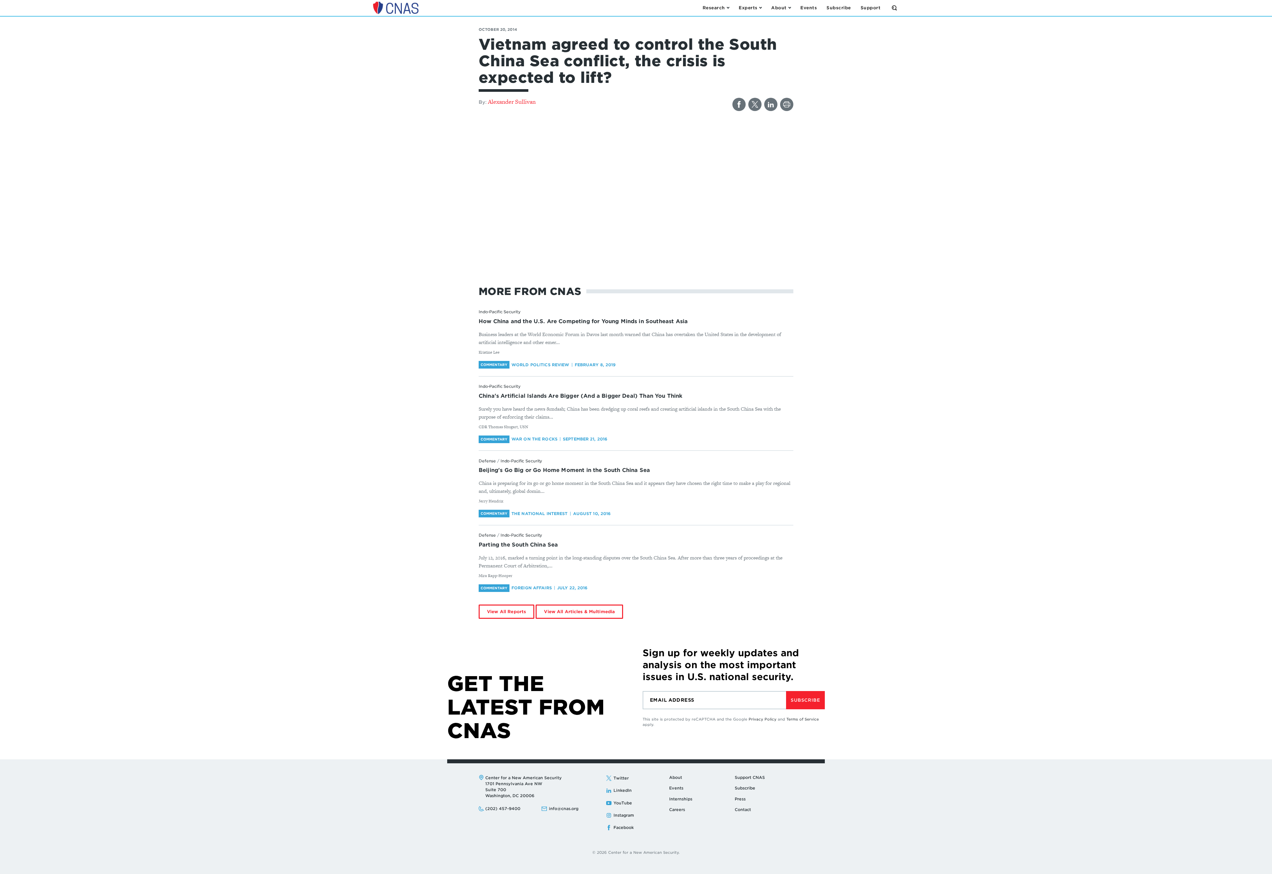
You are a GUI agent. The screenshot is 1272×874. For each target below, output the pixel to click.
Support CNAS (750, 777)
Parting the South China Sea (518, 545)
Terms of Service (802, 719)
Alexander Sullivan (512, 101)
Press (740, 798)
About (675, 777)
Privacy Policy (762, 719)
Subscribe (805, 700)
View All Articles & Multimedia (579, 611)
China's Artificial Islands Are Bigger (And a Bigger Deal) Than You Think (581, 396)
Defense (487, 460)
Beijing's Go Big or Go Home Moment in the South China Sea (564, 470)
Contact (743, 809)
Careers (677, 809)
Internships (680, 798)
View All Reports (506, 611)
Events (676, 788)
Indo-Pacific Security (499, 311)
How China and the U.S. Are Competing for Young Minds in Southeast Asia (583, 321)
